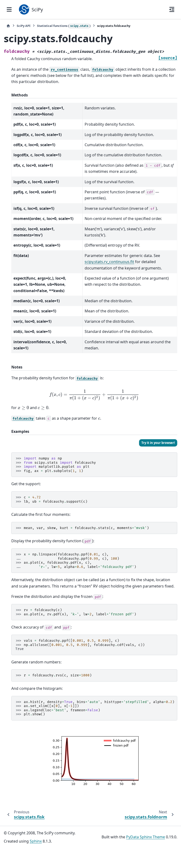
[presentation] (94, 395)
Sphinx (36, 841)
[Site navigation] (9, 9)
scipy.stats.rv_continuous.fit (109, 261)
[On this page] (171, 9)
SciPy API (23, 26)
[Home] (8, 25)
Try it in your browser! (158, 443)
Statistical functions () (63, 26)
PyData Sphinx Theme (145, 837)
